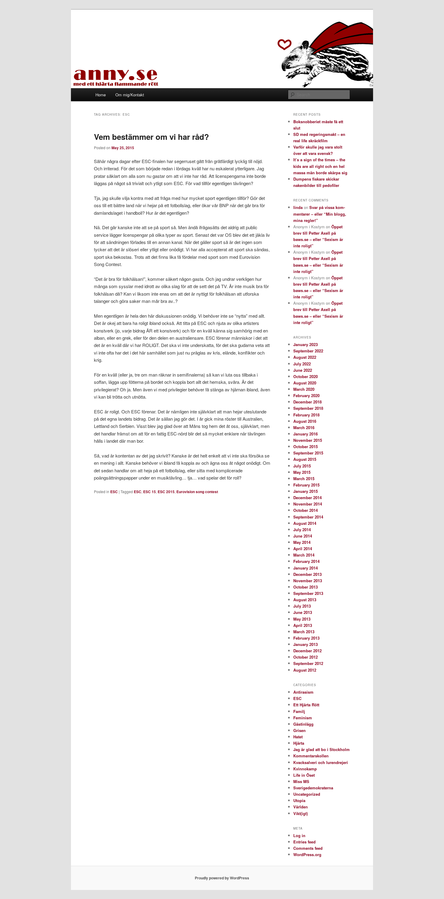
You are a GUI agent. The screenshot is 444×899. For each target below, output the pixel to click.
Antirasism (303, 692)
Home (100, 95)
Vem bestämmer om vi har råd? (151, 136)
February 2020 (306, 395)
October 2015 (305, 446)
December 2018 (307, 402)
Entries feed (304, 842)
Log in (299, 835)
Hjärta (298, 743)
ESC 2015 (166, 491)
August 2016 (304, 421)
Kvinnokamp (305, 769)
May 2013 (301, 619)
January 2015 (305, 491)
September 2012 (308, 663)
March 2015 (303, 478)
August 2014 (304, 523)
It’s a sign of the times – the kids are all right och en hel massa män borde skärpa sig (320, 166)
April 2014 (302, 548)
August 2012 (304, 670)
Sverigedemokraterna (313, 788)
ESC (114, 491)
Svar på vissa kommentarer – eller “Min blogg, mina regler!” (319, 213)
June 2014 (302, 536)
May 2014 (301, 542)
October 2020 (305, 376)
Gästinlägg (303, 724)
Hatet (298, 737)
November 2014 (307, 504)
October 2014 (305, 510)
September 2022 (308, 351)
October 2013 (305, 587)
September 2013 (308, 593)
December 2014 (307, 497)
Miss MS (301, 781)
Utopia (299, 800)
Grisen (299, 730)
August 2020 (304, 383)
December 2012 (307, 650)
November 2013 (307, 580)
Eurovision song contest (197, 491)
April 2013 (302, 625)
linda (298, 207)
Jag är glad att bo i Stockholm (321, 749)
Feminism (302, 718)
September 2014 (308, 517)
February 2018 (306, 415)
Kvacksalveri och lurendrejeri (320, 762)
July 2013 (302, 606)
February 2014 (306, 561)
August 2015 (304, 459)
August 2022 (304, 357)
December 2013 (307, 574)
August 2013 (304, 599)
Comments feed (308, 848)
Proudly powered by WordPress (222, 878)
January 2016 (305, 434)
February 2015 (306, 485)
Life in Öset (304, 775)
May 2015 (301, 472)
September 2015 (308, 453)
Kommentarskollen (311, 756)
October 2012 (305, 657)
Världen (300, 807)
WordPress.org (307, 854)
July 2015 (302, 466)
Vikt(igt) (300, 813)
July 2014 (302, 529)
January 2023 (305, 344)
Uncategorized (306, 794)
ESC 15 (149, 491)
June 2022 (302, 370)
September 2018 (308, 408)
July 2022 (302, 364)
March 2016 (303, 427)
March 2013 (303, 631)
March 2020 (303, 389)
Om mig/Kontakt (129, 95)
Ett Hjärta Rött (306, 705)
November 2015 (307, 440)
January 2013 (305, 644)
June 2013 (302, 612)
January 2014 (305, 568)
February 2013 (306, 638)
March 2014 (303, 555)
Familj (299, 711)
